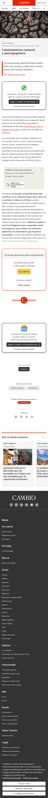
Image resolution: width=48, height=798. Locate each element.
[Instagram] (16, 505)
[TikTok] (21, 505)
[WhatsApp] (37, 505)
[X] (26, 505)
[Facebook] (11, 505)
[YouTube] (32, 505)
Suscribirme (24, 271)
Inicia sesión (24, 285)
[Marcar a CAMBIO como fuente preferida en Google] (24, 185)
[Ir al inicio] (24, 2)
